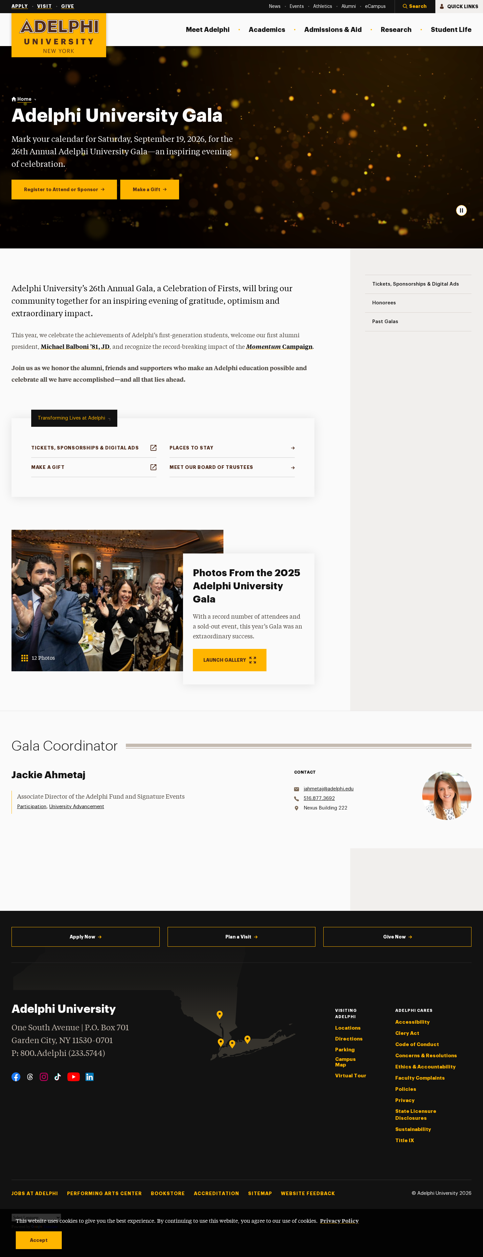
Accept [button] (39, 1240)
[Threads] (30, 1077)
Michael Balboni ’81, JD (75, 346)
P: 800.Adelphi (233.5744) (58, 1054)
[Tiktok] (58, 1077)
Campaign (279, 346)
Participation (31, 806)
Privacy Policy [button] (339, 1220)
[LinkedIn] (89, 1077)
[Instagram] (44, 1077)
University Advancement (76, 806)
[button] (415, 6)
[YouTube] (73, 1076)
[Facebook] (16, 1076)
